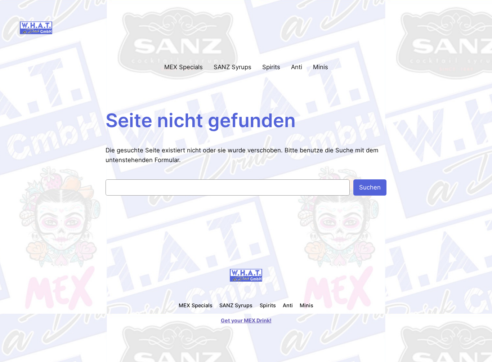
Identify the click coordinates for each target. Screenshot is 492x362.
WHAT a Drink (84, 27)
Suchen (370, 187)
